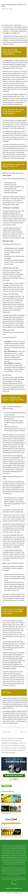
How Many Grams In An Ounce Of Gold (11, 869)
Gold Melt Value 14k (21, 869)
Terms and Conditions (17, 892)
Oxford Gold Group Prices (9, 873)
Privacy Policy (9, 892)
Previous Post (5, 731)
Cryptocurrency (13, 877)
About (12, 879)
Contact (15, 880)
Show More (7, 786)
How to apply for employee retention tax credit (10, 867)
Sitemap (14, 879)
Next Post (23, 731)
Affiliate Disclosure (20, 879)
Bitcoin (8, 877)
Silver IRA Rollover (18, 873)
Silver (6, 877)
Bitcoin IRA (5, 9)
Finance (17, 877)
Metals (21, 877)
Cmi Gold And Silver (10, 870)
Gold (3, 877)
